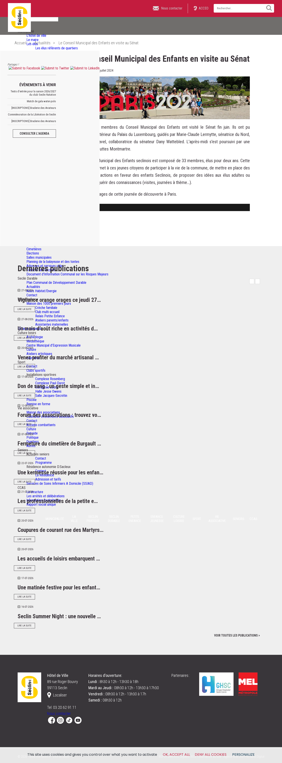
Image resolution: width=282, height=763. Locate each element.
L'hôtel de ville (36, 35)
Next (257, 281)
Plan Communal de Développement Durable (56, 282)
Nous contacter (59, 713)
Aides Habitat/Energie (41, 291)
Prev (251, 281)
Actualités (33, 287)
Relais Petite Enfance (50, 316)
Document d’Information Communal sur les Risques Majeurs (67, 274)
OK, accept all (176, 754)
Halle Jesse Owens (48, 391)
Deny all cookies (210, 754)
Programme (43, 462)
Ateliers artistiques (39, 354)
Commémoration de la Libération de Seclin (32, 114)
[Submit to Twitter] (54, 68)
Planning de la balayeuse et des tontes (52, 262)
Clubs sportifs (35, 370)
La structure (34, 492)
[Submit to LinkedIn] (84, 68)
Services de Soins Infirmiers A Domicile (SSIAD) (59, 483)
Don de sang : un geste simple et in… (58, 386)
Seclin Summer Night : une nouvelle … (59, 616)
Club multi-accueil (47, 312)
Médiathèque (35, 341)
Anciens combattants (41, 425)
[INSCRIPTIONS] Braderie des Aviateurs (33, 108)
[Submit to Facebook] (23, 68)
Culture (31, 349)
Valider (267, 8)
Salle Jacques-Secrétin (51, 396)
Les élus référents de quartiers (56, 48)
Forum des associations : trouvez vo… (59, 415)
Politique (32, 437)
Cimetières (33, 249)
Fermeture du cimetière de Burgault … (59, 443)
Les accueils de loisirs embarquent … (59, 558)
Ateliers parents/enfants (52, 320)
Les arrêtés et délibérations (45, 496)
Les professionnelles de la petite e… (58, 501)
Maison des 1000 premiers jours (48, 303)
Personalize (243, 754)
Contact (31, 295)
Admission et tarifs (48, 479)
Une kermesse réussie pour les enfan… (60, 472)
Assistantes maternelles (51, 324)
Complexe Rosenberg (50, 379)
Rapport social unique (41, 504)
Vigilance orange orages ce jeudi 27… (59, 300)
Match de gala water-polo (41, 101)
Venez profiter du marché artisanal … (58, 357)
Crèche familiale (46, 308)
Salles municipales (39, 257)
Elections (32, 253)
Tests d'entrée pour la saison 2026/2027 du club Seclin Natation (33, 93)
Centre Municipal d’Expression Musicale (53, 345)
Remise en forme (38, 404)
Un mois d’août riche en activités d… (58, 328)
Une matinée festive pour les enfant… (59, 587)
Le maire (32, 40)
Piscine (31, 400)
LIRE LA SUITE (24, 309)
